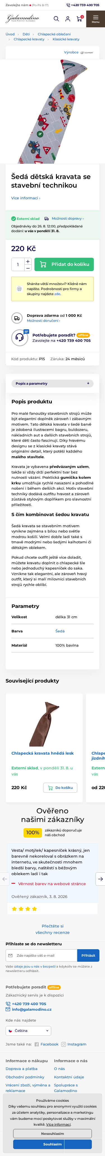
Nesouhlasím (52, 1134)
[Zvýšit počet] (28, 261)
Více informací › (25, 198)
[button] (56, 19)
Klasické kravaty (66, 39)
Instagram (77, 1044)
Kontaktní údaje (69, 1077)
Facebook (50, 1044)
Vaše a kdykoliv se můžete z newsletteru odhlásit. (49, 968)
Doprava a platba (22, 1068)
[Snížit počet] (28, 267)
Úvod (10, 34)
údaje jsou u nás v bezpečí (34, 966)
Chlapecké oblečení (54, 34)
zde (57, 294)
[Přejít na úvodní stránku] (22, 19)
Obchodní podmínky (25, 1077)
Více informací (58, 1124)
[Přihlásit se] (67, 19)
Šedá (60, 631)
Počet (18, 264)
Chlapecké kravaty (29, 39)
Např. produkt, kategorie (41, 49)
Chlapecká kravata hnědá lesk (42, 753)
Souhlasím (52, 1144)
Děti (26, 34)
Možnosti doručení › (43, 320)
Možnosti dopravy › (68, 218)
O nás (59, 1068)
